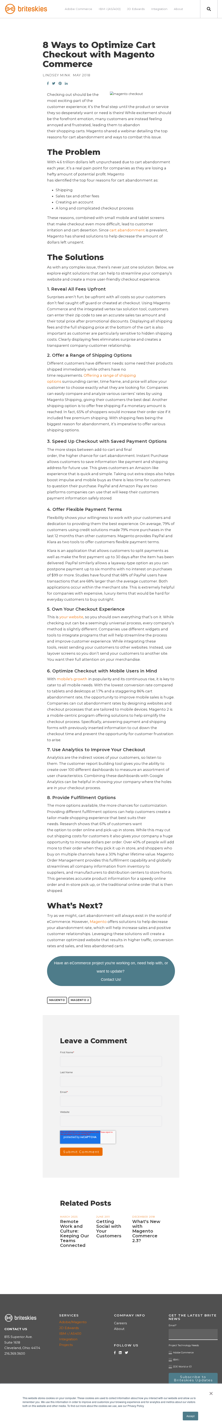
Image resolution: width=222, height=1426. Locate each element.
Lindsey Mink (56, 75)
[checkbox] (193, 1359)
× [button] (211, 1392)
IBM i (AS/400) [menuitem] (110, 9)
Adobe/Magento (73, 1322)
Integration (68, 1339)
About (119, 1329)
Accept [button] (190, 1416)
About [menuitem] (178, 9)
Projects (66, 1345)
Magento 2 (80, 1000)
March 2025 (69, 1216)
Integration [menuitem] (159, 9)
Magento (57, 1000)
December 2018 (143, 1216)
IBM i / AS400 (70, 1333)
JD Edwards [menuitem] (136, 9)
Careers (120, 1323)
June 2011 (103, 1216)
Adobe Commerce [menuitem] (78, 9)
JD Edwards (69, 1328)
